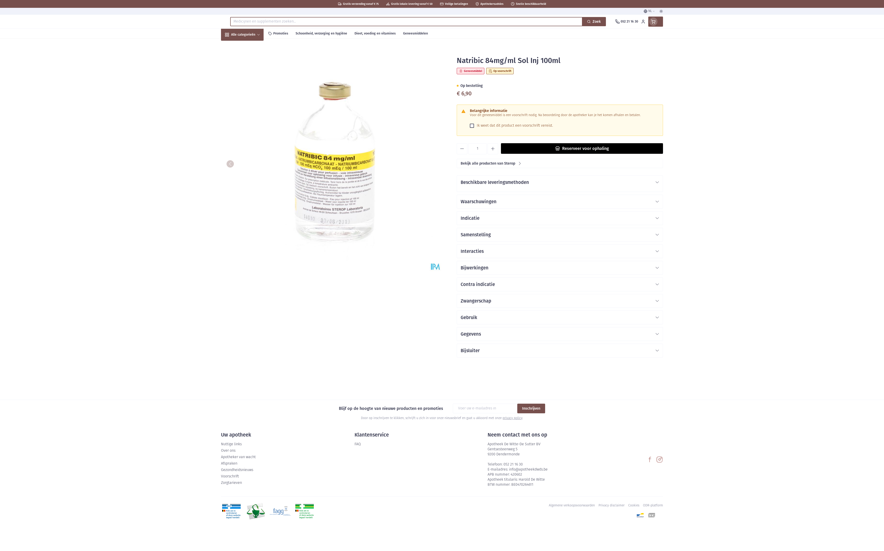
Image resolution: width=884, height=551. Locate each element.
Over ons (228, 451)
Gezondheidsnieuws (237, 470)
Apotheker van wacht (238, 457)
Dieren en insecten (250, 144)
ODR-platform (653, 505)
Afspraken (229, 463)
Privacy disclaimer (612, 505)
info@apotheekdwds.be (528, 469)
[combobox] (406, 21)
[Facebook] (649, 459)
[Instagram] (659, 459)
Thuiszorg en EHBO (250, 132)
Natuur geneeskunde (250, 119)
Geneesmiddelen (250, 156)
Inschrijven (531, 408)
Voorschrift (230, 476)
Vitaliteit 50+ (250, 107)
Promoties (233, 45)
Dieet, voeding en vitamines (250, 75)
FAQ (358, 444)
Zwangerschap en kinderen (250, 92)
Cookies (633, 505)
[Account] (643, 21)
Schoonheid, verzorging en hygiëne (250, 59)
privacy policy (512, 418)
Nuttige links (231, 444)
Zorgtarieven (231, 483)
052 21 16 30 (513, 464)
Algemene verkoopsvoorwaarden (572, 505)
